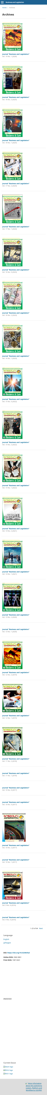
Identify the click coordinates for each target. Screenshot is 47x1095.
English (6, 939)
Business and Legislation (15, 2)
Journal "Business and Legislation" (15, 54)
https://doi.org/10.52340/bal (18, 953)
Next (41, 928)
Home (4, 8)
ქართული (7, 943)
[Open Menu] (2, 2)
